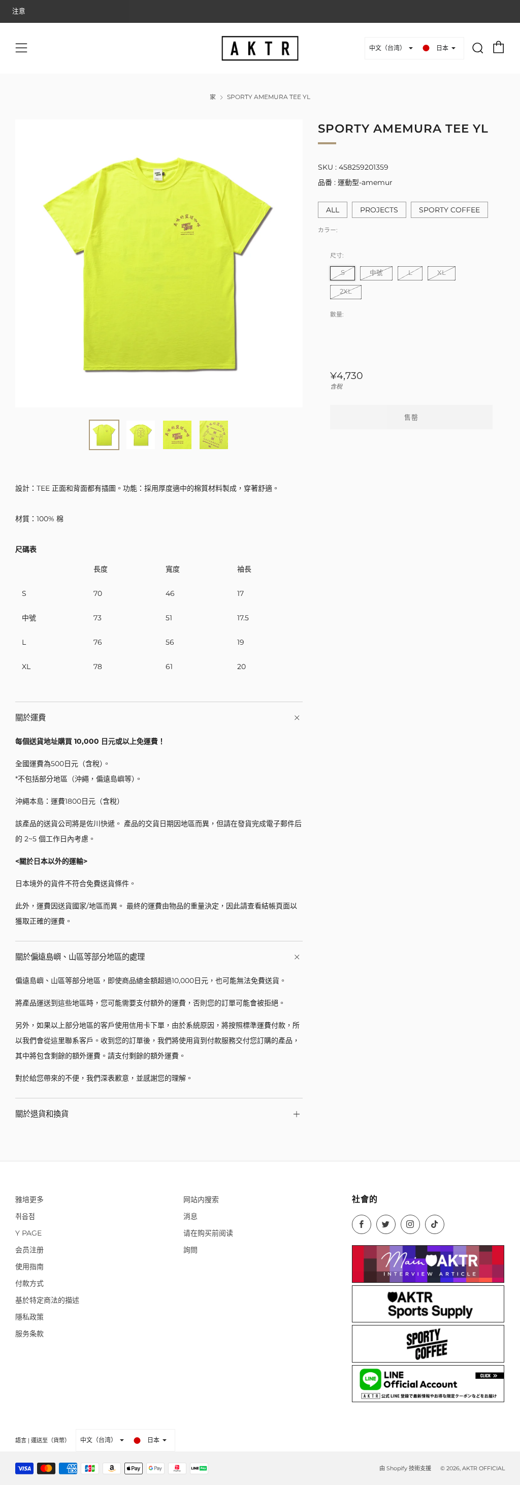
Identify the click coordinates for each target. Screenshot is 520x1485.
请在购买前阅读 (208, 1233)
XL (441, 272)
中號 (376, 272)
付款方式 (29, 1283)
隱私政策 (29, 1316)
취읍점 (25, 1216)
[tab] (104, 435)
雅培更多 (29, 1199)
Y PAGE (28, 1233)
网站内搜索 (201, 1199)
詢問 (190, 1249)
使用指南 (29, 1266)
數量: (337, 314)
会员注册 (29, 1249)
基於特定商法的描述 (47, 1300)
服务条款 (29, 1333)
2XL (346, 291)
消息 (190, 1216)
